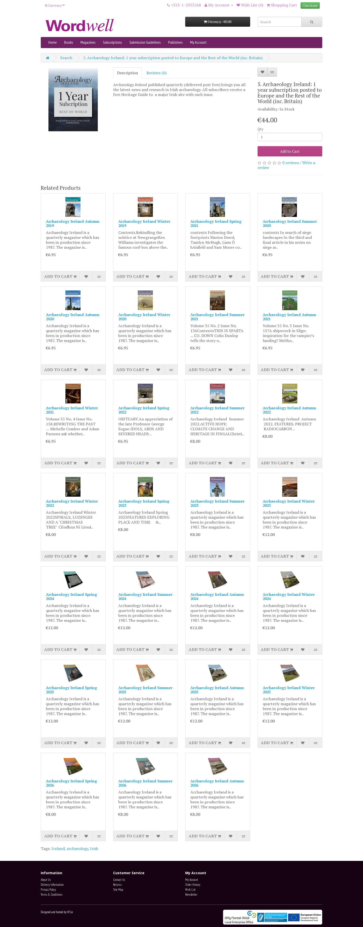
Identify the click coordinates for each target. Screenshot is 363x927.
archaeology (77, 848)
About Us (46, 880)
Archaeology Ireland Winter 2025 (289, 689)
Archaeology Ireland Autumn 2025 (217, 689)
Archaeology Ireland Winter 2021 (72, 410)
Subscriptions (112, 42)
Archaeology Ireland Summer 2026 (145, 783)
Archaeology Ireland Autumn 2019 (73, 223)
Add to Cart (290, 151)
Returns (117, 885)
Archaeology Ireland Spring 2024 (71, 596)
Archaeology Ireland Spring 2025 (71, 689)
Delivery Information (52, 885)
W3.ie (70, 912)
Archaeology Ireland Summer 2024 (145, 596)
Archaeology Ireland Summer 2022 (217, 410)
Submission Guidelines (145, 42)
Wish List (190, 890)
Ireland (58, 848)
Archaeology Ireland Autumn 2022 (289, 410)
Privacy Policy (48, 890)
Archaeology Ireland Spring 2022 (143, 410)
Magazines (88, 42)
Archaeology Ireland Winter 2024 (289, 596)
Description (127, 73)
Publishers (175, 42)
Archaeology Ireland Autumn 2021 (289, 316)
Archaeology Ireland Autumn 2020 (73, 316)
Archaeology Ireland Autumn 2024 (217, 596)
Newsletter (191, 894)
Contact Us (119, 880)
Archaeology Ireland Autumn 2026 (217, 783)
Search (66, 57)
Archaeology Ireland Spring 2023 (143, 503)
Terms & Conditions (51, 894)
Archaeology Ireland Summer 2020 (290, 223)
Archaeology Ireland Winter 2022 (72, 503)
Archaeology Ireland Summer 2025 (145, 689)
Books (68, 42)
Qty (260, 129)
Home (52, 42)
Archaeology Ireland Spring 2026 (71, 783)
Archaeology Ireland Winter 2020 (144, 316)
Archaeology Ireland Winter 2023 (289, 503)
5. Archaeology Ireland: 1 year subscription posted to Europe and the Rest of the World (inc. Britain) (172, 57)
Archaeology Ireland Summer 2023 (217, 503)
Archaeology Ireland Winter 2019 (144, 223)
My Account (198, 42)
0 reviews (290, 162)
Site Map (118, 890)
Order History (192, 885)
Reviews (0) (156, 73)
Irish (94, 848)
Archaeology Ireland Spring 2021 (216, 223)
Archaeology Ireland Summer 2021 (217, 316)
